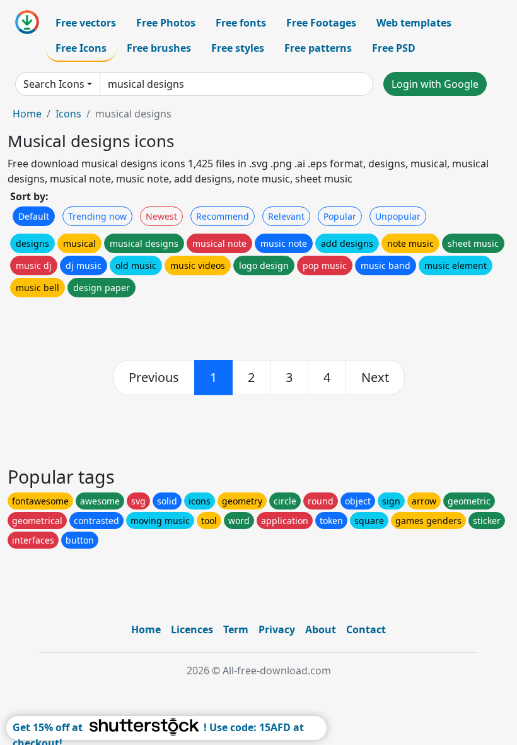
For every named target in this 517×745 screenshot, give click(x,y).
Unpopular (398, 216)
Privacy (276, 629)
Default (33, 216)
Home (27, 114)
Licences (192, 629)
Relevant (286, 216)
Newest (161, 216)
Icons (68, 114)
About (320, 629)
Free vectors (85, 23)
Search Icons (53, 84)
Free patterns (318, 48)
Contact (366, 629)
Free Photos (165, 23)
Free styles (237, 48)
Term (235, 629)
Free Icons (81, 48)
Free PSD (393, 48)
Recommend (222, 216)
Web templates (413, 23)
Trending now (97, 216)
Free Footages (321, 23)
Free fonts (241, 23)
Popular (339, 216)
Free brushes (159, 48)
